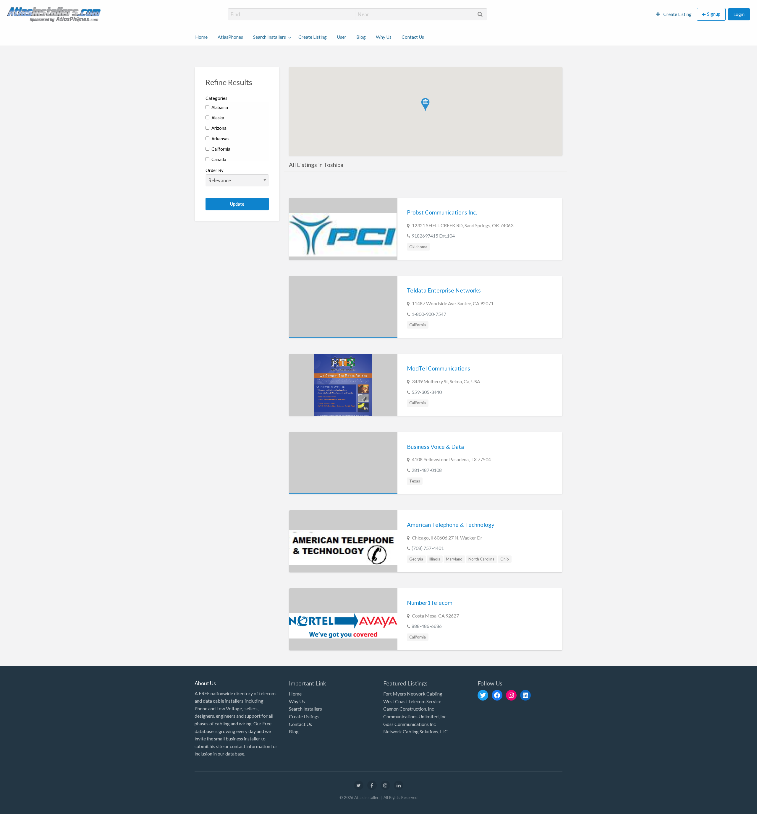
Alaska (217, 117)
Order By (215, 170)
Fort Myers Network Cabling (412, 693)
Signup (713, 14)
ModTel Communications (438, 368)
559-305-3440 (427, 392)
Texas (414, 481)
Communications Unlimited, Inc (415, 716)
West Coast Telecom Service (412, 701)
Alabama (219, 107)
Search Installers (269, 37)
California (220, 149)
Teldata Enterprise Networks (444, 290)
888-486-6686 (427, 626)
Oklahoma (418, 246)
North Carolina (481, 559)
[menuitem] (674, 14)
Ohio (504, 559)
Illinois (434, 559)
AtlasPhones (230, 37)
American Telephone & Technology (450, 524)
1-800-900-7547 (429, 314)
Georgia (416, 559)
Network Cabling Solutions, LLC (415, 731)
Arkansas (220, 138)
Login (739, 14)
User (341, 37)
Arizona (219, 128)
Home (201, 37)
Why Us (384, 37)
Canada (218, 159)
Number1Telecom (429, 602)
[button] (425, 104)
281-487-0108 (427, 470)
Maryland (454, 559)
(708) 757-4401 (428, 548)
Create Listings (304, 716)
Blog (361, 37)
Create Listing (677, 14)
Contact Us (413, 37)
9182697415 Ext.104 (433, 235)
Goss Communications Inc (409, 724)
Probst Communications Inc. (442, 212)
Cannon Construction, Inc (408, 708)
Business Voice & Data (435, 446)
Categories (216, 98)
